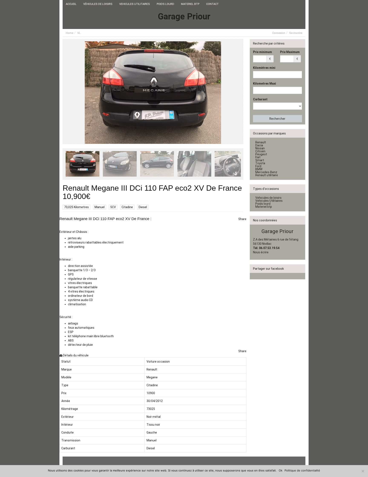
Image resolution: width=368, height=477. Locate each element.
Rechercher (277, 118)
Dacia (259, 145)
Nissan (260, 148)
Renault (152, 369)
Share (242, 219)
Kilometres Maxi (264, 83)
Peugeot (261, 154)
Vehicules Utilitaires (269, 200)
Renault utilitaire (266, 175)
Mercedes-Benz (266, 172)
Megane (152, 377)
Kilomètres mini (264, 67)
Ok (280, 470)
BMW (258, 169)
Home (69, 33)
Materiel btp (263, 206)
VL (78, 33)
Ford (258, 166)
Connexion (278, 33)
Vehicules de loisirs (268, 197)
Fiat (257, 157)
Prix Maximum (290, 52)
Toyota (260, 163)
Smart (259, 160)
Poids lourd (262, 203)
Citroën (260, 151)
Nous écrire (261, 252)
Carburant (260, 99)
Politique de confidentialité (302, 470)
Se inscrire (295, 33)
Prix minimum (262, 52)
